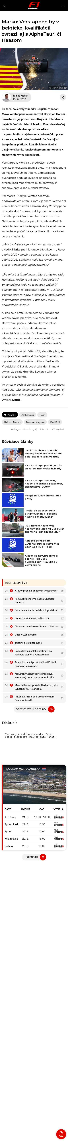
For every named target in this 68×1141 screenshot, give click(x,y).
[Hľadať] (4, 6)
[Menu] (63, 6)
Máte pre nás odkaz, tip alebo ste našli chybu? (37, 429)
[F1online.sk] (34, 5)
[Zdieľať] (63, 97)
